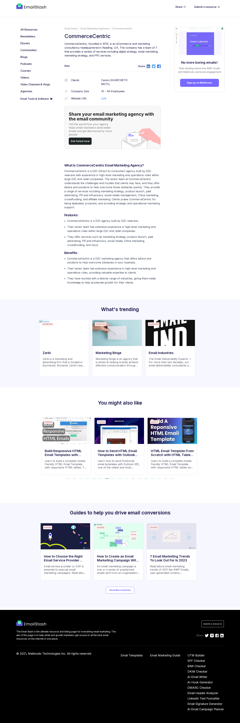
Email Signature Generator (204, 704)
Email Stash (70, 28)
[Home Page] (32, 6)
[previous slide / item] (43, 444)
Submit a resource (212, 623)
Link (103, 98)
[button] (68, 478)
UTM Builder (196, 655)
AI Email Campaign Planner (205, 709)
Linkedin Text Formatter (203, 698)
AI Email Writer (197, 677)
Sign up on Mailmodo (199, 82)
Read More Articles (120, 590)
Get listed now (80, 141)
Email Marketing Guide (165, 655)
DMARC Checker (199, 687)
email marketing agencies (94, 28)
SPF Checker (196, 660)
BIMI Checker (196, 666)
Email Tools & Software (34, 98)
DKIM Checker (197, 671)
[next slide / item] (196, 444)
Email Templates (132, 655)
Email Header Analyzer (202, 693)
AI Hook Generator (200, 682)
